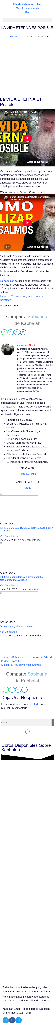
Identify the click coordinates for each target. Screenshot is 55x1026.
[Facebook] (12, 1020)
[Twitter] (18, 1020)
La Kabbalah (7, 280)
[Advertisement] (27, 68)
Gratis (27, 487)
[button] (27, 20)
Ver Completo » (9, 536)
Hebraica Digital (27, 474)
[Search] (53, 722)
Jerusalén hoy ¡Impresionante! (16, 626)
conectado (33, 704)
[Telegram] (6, 1020)
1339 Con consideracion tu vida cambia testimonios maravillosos (22, 578)
